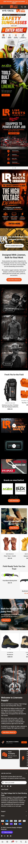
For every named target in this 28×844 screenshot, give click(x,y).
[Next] (16, 497)
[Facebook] (1, 786)
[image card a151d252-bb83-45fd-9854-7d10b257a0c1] (14, 328)
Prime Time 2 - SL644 (10, 556)
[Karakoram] (10, 642)
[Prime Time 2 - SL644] (10, 544)
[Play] (14, 425)
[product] (2, 842)
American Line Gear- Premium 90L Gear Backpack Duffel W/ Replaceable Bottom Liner (10, 406)
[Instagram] (4, 786)
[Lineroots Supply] (14, 6)
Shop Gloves (14, 527)
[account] (26, 842)
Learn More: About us (9, 732)
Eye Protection (9, 310)
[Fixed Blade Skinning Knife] (10, 575)
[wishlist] (16, 842)
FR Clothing (8, 337)
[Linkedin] (7, 786)
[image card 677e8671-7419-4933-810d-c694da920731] (14, 301)
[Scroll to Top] (25, 836)
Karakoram (10, 654)
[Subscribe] (25, 782)
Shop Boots (6, 620)
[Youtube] (10, 786)
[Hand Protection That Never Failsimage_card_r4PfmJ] (14, 521)
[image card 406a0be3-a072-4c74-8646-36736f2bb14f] (14, 354)
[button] (25, 7)
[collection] (7, 842)
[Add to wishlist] (10, 399)
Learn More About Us (14, 279)
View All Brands (14, 500)
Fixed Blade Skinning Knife (10, 580)
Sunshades (8, 364)
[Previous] (11, 497)
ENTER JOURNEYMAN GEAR (14, 245)
